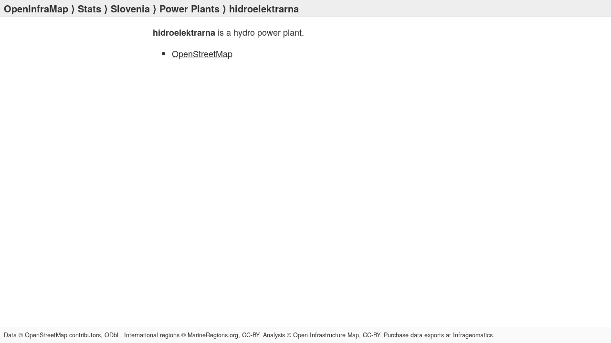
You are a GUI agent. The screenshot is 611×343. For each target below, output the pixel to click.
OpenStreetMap (202, 53)
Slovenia (130, 8)
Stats (89, 8)
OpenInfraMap (36, 8)
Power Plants (189, 8)
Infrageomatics (473, 335)
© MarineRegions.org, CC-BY (220, 335)
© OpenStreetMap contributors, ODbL (69, 335)
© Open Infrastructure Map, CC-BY (333, 335)
